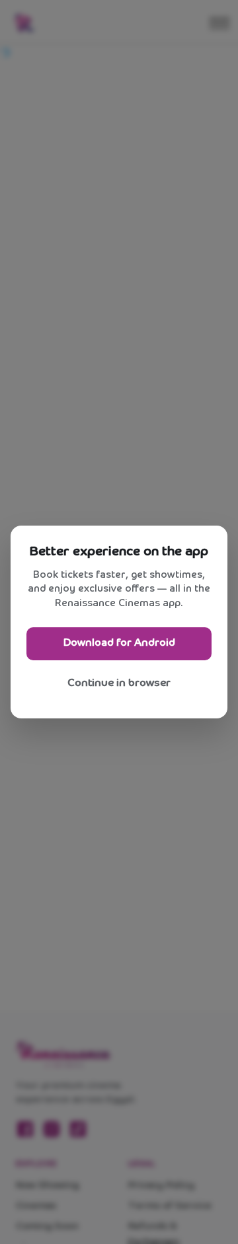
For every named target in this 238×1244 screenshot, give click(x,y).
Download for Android (119, 643)
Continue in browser (119, 683)
